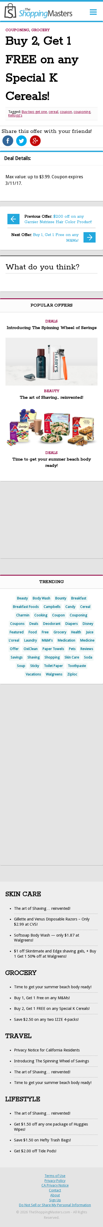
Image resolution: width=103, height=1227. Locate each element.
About (55, 1195)
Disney (88, 624)
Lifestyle (22, 1099)
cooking (40, 615)
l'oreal (14, 640)
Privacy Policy (54, 1181)
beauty (22, 598)
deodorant (51, 624)
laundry (30, 640)
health (76, 632)
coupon (66, 112)
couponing (82, 112)
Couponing (17, 30)
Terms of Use (54, 1176)
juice (89, 632)
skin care (72, 657)
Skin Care (23, 894)
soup (21, 666)
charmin (22, 615)
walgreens (54, 674)
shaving (33, 657)
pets (72, 649)
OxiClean (31, 649)
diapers (71, 624)
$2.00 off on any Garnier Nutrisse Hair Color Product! (58, 219)
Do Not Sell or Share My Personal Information (55, 1205)
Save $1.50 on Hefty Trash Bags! (42, 1140)
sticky (34, 666)
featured (17, 632)
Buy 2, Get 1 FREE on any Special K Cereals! (52, 1008)
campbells (52, 607)
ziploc (72, 674)
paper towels (53, 649)
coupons (17, 624)
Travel (18, 1036)
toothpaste (77, 666)
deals (33, 624)
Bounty (60, 598)
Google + (35, 140)
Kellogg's (15, 115)
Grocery (40, 30)
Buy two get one (34, 112)
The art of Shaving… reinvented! (51, 397)
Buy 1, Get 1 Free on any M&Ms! (45, 237)
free (45, 632)
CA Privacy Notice (55, 1185)
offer (14, 649)
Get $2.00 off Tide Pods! (35, 1151)
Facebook (7, 140)
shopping (52, 657)
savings (17, 657)
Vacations (33, 674)
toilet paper (53, 666)
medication (66, 640)
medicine (87, 640)
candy (70, 607)
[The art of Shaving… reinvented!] (51, 384)
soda (88, 657)
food (33, 632)
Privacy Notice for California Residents (47, 1050)
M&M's (47, 640)
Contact (55, 1190)
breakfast (78, 598)
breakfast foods (26, 607)
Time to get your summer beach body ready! (52, 987)
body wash (41, 598)
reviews (86, 649)
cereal (53, 112)
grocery (60, 632)
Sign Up (55, 1200)
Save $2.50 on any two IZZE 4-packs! (46, 1019)
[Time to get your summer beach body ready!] (51, 445)
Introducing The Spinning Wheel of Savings (52, 328)
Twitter (21, 140)
